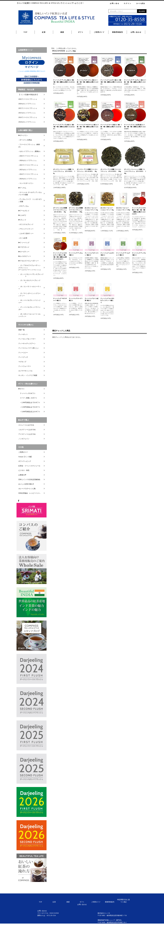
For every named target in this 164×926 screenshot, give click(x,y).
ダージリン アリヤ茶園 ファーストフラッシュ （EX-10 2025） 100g (111, 170)
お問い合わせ (136, 32)
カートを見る (140, 3)
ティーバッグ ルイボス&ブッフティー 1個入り (107, 300)
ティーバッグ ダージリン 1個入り (92, 254)
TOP (25, 32)
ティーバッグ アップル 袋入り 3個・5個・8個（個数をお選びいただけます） (64, 126)
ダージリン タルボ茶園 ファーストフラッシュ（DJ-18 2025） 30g (60, 210)
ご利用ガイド (99, 32)
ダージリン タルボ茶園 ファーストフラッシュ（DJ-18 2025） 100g (76, 210)
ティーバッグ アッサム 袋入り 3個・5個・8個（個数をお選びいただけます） (64, 82)
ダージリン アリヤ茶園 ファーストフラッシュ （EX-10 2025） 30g (87, 170)
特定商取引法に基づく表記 (123, 901)
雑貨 (62, 32)
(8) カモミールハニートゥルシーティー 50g (107, 209)
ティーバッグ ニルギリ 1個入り (107, 254)
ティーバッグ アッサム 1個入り (76, 254)
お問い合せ (114, 3)
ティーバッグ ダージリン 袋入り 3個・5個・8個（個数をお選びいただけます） (87, 82)
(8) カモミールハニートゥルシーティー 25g (91, 209)
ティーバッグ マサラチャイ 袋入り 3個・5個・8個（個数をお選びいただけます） (88, 126)
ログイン (127, 3)
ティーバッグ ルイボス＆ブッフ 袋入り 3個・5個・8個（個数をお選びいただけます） (60, 256)
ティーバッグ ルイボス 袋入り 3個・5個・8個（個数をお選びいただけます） (139, 211)
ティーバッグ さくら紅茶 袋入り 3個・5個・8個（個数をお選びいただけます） (135, 126)
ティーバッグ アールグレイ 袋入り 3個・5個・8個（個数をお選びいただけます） (135, 82)
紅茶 (44, 32)
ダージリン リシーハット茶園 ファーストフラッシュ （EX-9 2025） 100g (135, 171)
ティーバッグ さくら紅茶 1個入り (92, 299)
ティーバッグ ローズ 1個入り (75, 299)
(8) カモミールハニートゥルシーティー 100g (123, 209)
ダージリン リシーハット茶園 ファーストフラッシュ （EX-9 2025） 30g (64, 171)
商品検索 (142, 11)
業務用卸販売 (117, 32)
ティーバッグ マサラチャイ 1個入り (60, 299)
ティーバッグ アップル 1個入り (139, 254)
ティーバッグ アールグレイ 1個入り (123, 254)
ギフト (80, 32)
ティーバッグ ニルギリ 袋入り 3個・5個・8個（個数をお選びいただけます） (111, 82)
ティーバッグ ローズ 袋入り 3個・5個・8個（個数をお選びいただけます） (111, 126)
